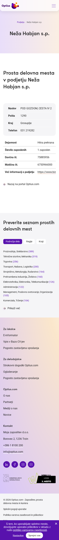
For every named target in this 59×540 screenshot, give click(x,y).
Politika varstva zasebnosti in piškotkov (23, 515)
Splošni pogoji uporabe (14, 509)
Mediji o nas (10, 408)
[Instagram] (23, 464)
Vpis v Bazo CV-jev (14, 341)
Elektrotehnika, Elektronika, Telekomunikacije (25, 282)
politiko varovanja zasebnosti (30, 530)
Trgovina (7, 261)
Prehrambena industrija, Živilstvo (20, 276)
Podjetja (21, 22)
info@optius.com (13, 451)
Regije (29, 241)
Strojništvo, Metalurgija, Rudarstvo (20, 271)
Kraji (41, 241)
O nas (6, 395)
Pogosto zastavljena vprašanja (21, 348)
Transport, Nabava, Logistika (18, 266)
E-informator (10, 335)
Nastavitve (18, 535)
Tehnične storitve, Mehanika (17, 256)
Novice (7, 414)
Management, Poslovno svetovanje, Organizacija (28, 292)
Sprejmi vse (34, 535)
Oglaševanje (10, 371)
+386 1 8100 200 (13, 445)
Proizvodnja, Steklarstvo (15, 251)
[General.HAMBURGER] (53, 6)
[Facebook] (14, 464)
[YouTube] (31, 464)
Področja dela (13, 241)
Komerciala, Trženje (13, 300)
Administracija (10, 287)
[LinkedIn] (6, 464)
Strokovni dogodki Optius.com (20, 365)
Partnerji (8, 402)
